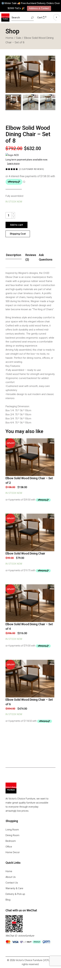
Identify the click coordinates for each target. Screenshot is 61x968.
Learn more (13, 163)
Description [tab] (13, 255)
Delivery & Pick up (15, 894)
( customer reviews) (31, 169)
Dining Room (12, 835)
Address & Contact (39, 8)
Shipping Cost (18, 233)
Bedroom (11, 841)
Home (9, 871)
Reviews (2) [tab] (30, 257)
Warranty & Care (14, 888)
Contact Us (12, 882)
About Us (11, 877)
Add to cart (16, 224)
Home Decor (13, 852)
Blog (8, 899)
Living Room (12, 829)
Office (9, 846)
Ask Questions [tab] (45, 257)
